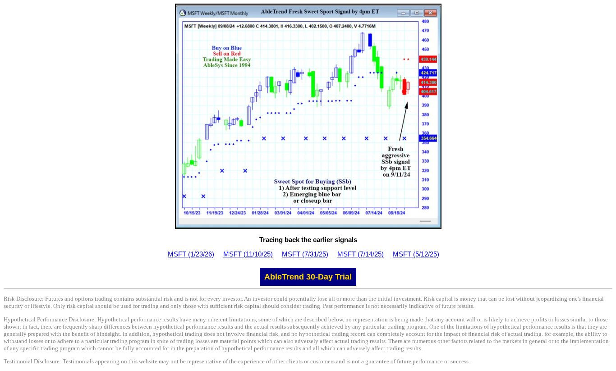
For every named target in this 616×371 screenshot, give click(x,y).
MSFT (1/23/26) (191, 254)
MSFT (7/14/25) (360, 254)
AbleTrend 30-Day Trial (308, 276)
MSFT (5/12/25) (416, 254)
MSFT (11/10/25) (248, 254)
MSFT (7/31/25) (305, 254)
